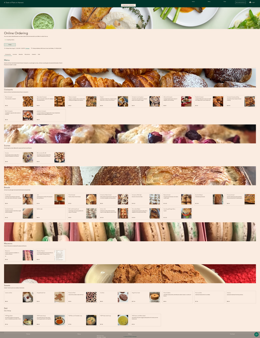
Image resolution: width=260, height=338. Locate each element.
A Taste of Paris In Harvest (130, 336)
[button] (10, 44)
